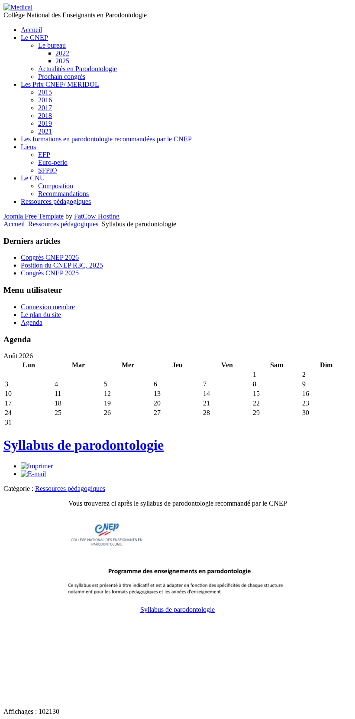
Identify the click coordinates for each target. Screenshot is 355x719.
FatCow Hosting (96, 216)
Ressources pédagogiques (63, 224)
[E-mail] (33, 473)
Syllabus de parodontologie (83, 445)
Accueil (14, 224)
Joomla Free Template (33, 216)
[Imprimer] (37, 466)
